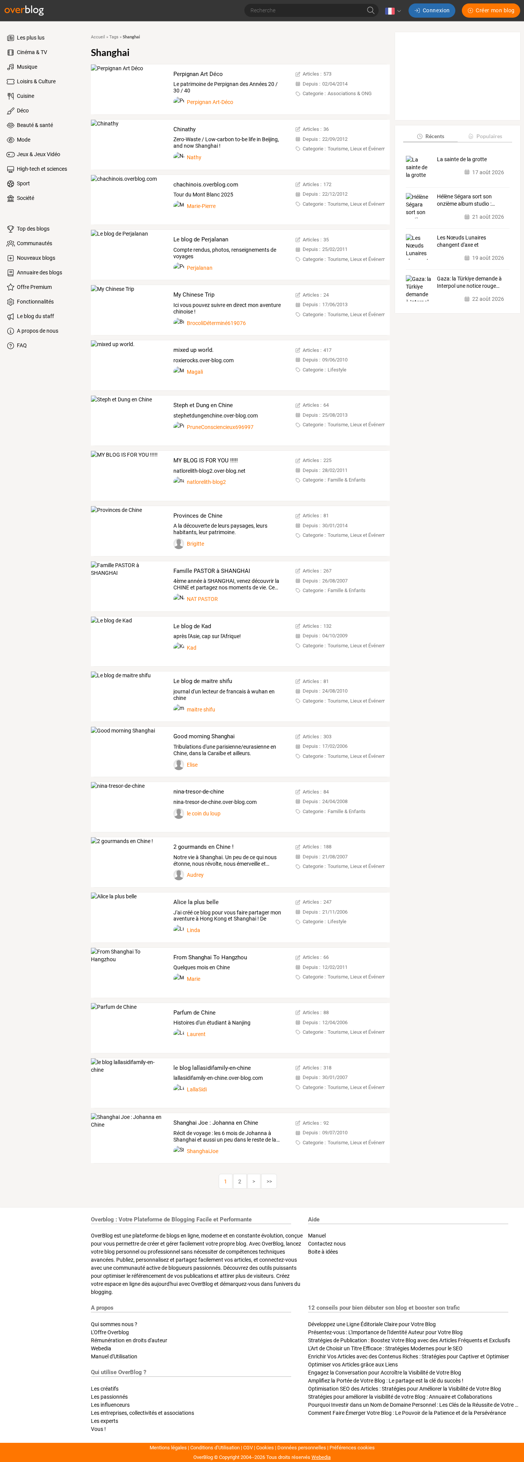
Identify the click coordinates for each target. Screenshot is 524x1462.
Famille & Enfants (347, 480)
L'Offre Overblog (110, 1332)
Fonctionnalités (35, 302)
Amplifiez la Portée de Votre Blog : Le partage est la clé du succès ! (385, 1381)
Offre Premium (34, 287)
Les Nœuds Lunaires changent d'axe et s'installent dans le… (461, 241)
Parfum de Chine (194, 1012)
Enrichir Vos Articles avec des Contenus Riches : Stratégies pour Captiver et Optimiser (408, 1356)
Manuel (317, 1236)
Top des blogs (32, 229)
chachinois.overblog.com (205, 184)
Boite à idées (323, 1252)
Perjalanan (200, 268)
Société (25, 198)
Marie (193, 979)
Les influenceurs (110, 1405)
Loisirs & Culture (36, 81)
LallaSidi (197, 1089)
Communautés (34, 243)
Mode (23, 140)
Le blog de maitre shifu (202, 681)
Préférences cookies (352, 1447)
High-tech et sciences (41, 169)
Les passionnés (109, 1397)
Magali (195, 372)
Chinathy (184, 129)
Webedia (101, 1348)
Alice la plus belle (196, 902)
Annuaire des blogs (39, 272)
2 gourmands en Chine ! (203, 846)
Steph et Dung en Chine (203, 405)
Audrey (195, 875)
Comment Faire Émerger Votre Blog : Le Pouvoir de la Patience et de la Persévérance (407, 1413)
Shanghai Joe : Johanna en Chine (215, 1122)
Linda (193, 930)
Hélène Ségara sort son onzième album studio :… (466, 200)
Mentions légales (168, 1447)
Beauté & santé (34, 125)
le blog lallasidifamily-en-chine (212, 1067)
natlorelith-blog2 (206, 482)
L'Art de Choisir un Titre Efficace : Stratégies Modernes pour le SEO (385, 1348)
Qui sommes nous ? (114, 1324)
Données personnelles (301, 1447)
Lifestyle (337, 370)
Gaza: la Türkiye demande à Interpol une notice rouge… (469, 282)
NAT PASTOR (202, 599)
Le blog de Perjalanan (200, 239)
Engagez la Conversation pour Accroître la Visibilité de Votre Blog (384, 1373)
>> (269, 1181)
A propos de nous (37, 331)
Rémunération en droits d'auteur (129, 1340)
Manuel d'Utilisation (114, 1356)
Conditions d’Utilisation (215, 1447)
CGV (248, 1447)
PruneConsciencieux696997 (220, 427)
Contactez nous (327, 1244)
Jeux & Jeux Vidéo (38, 154)
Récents (434, 136)
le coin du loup (204, 813)
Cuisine (25, 96)
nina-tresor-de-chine (198, 791)
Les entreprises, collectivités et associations (142, 1413)
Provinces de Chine (197, 515)
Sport (23, 183)
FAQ (21, 345)
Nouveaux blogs (35, 258)
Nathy (194, 157)
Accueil (98, 37)
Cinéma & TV (31, 52)
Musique (26, 67)
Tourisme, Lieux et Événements (361, 149)
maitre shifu (201, 709)
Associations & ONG (350, 93)
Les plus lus (30, 38)
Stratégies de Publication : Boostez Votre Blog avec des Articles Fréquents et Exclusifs (409, 1340)
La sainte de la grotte (462, 159)
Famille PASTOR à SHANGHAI (211, 571)
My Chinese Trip (193, 294)
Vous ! (98, 1429)
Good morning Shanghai (204, 736)
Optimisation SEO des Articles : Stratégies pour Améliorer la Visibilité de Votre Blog (404, 1389)
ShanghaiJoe (202, 1151)
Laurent (196, 1034)
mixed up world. (193, 350)
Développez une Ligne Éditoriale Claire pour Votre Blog (372, 1324)
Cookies (265, 1447)
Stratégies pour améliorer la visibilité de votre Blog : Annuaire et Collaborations (400, 1397)
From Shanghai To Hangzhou (210, 957)
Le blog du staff (35, 316)
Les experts (104, 1421)
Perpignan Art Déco (198, 74)
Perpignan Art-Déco (210, 102)
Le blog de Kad (192, 626)
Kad (191, 648)
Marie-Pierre (201, 206)
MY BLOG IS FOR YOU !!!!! (205, 460)
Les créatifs (105, 1389)
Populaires (489, 136)
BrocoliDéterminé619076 (216, 323)
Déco (22, 110)
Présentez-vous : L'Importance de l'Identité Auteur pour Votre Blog (385, 1332)
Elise (192, 765)
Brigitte (195, 544)
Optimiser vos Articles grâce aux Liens (353, 1364)
